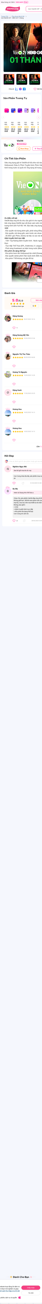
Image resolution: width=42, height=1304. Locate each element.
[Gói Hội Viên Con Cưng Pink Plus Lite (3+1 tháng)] (6, 110)
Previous (4, 119)
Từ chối (30, 1293)
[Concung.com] (12, 9)
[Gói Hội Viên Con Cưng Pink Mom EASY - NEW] (26, 110)
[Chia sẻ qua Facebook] (24, 89)
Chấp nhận (31, 1288)
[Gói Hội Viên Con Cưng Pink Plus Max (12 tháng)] (20, 110)
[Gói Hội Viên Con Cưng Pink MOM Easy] (33, 110)
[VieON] (9, 145)
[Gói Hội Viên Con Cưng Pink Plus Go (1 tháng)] (13, 110)
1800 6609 (19, 2)
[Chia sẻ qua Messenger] (20, 89)
